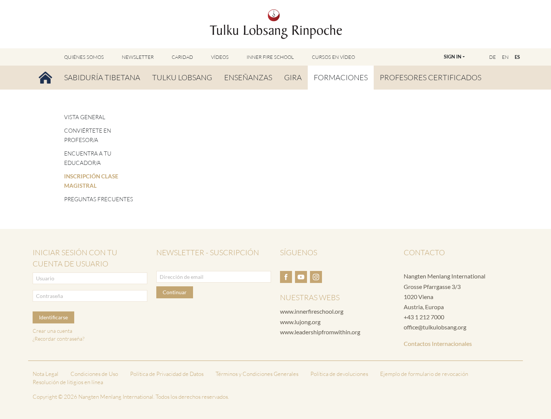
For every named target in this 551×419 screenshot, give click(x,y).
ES (517, 57)
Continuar (175, 292)
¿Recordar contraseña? (58, 338)
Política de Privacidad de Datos (167, 373)
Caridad (182, 57)
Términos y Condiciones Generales (257, 373)
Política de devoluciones (339, 373)
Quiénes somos (84, 57)
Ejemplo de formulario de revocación (424, 373)
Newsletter (138, 57)
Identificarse (53, 317)
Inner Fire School (270, 57)
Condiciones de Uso (94, 373)
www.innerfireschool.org (311, 311)
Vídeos (220, 57)
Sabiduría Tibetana (102, 77)
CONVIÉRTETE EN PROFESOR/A (87, 135)
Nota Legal (45, 373)
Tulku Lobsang (182, 77)
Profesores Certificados (430, 77)
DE (492, 57)
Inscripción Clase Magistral (91, 181)
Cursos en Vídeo (333, 57)
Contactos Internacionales (438, 343)
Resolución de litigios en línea (68, 382)
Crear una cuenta (52, 331)
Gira (293, 77)
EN (505, 57)
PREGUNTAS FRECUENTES (98, 199)
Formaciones (341, 77)
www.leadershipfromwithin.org (320, 331)
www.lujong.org (300, 321)
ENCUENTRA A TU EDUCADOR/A (87, 158)
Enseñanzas (248, 77)
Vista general (84, 117)
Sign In (452, 57)
